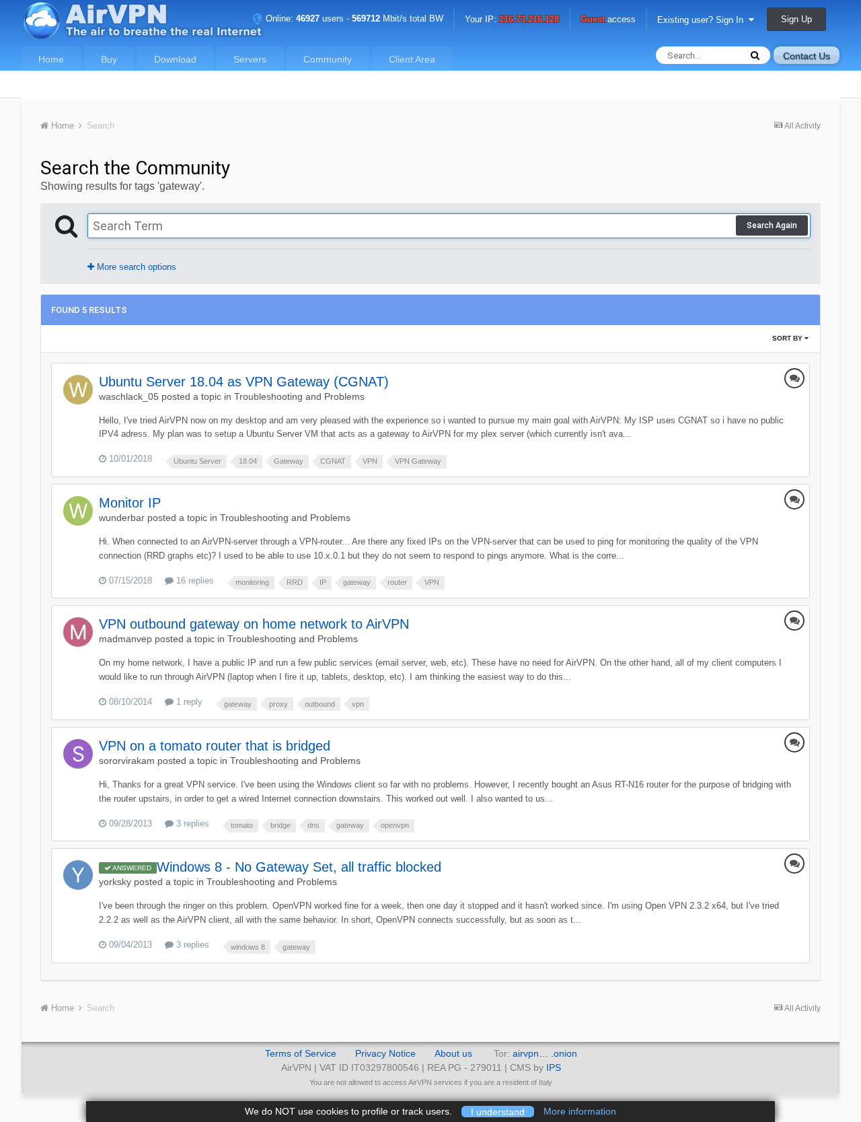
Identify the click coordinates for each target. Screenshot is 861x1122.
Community (327, 59)
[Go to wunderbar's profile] (78, 511)
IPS (553, 1067)
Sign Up (796, 19)
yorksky (115, 881)
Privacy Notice (385, 1053)
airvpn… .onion (545, 1053)
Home (51, 59)
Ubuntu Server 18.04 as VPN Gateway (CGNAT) (244, 381)
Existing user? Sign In (703, 20)
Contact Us (806, 55)
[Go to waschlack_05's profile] (78, 390)
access (608, 20)
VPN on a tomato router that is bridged (214, 745)
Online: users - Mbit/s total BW (353, 18)
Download (175, 59)
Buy (109, 59)
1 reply (188, 702)
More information (580, 1111)
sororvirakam (127, 760)
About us (453, 1053)
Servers (249, 59)
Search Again (772, 225)
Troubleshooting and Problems (299, 396)
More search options (135, 267)
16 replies (194, 580)
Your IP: (512, 20)
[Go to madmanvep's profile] (78, 632)
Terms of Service (300, 1053)
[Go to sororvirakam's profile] (78, 754)
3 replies (191, 823)
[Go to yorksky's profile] (78, 875)
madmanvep (125, 638)
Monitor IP (130, 502)
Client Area (412, 59)
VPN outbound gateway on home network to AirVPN (254, 624)
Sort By (788, 338)
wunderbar (122, 517)
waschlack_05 (129, 396)
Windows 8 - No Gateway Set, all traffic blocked (299, 867)
